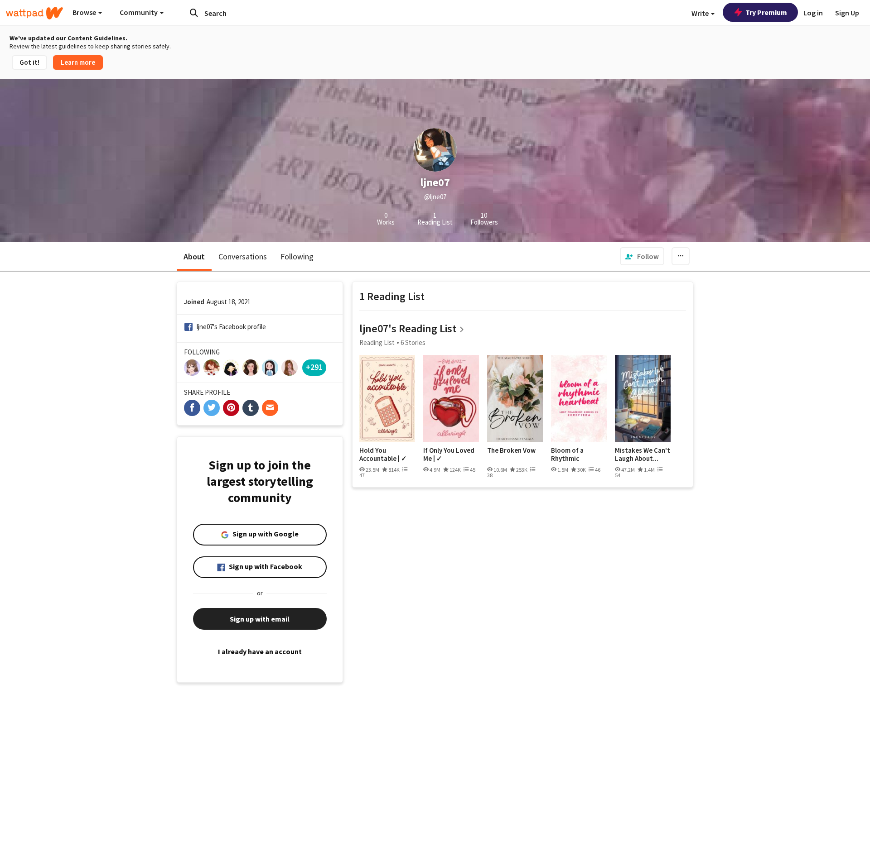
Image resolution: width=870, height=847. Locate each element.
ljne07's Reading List (407, 328)
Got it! (29, 62)
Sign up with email (260, 618)
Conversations (242, 256)
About (194, 256)
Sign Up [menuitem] (847, 12)
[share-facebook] (192, 408)
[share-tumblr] (250, 408)
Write (700, 13)
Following (297, 256)
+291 (314, 367)
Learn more (78, 62)
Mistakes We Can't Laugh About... (642, 454)
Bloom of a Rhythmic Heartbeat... (569, 454)
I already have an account (260, 651)
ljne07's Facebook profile (231, 326)
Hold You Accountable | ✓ (383, 454)
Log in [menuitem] (813, 12)
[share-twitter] (211, 408)
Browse (84, 12)
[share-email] (270, 408)
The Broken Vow (511, 450)
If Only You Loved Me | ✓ (448, 454)
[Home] (34, 13)
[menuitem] (642, 256)
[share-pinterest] (231, 408)
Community (139, 12)
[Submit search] (194, 12)
